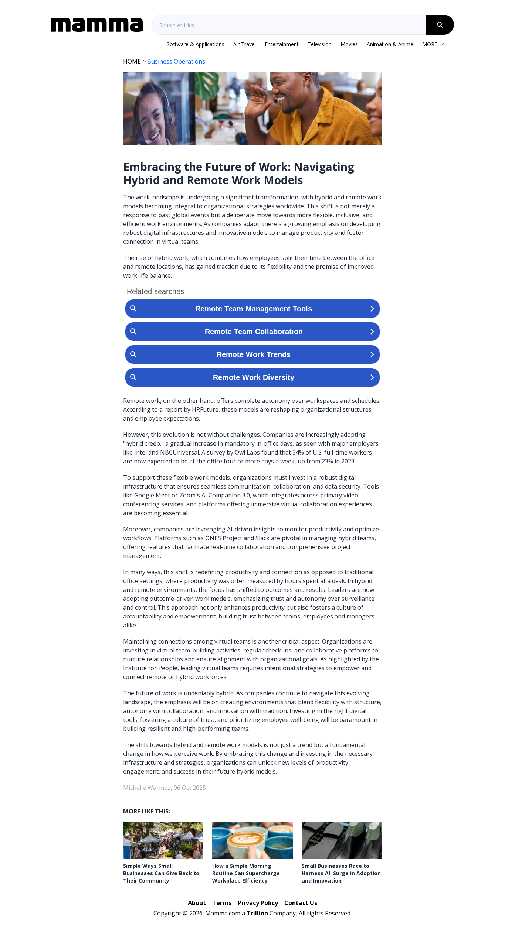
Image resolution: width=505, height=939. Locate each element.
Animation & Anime (390, 44)
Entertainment (282, 44)
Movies (349, 44)
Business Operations (176, 61)
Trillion (257, 913)
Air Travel (244, 44)
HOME (132, 61)
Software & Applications (195, 44)
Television (320, 44)
